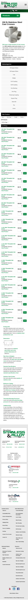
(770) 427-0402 (9, 447)
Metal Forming (18, 520)
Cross (14, 78)
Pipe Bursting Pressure (20, 563)
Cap (14, 74)
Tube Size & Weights (20, 566)
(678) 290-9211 (15, 501)
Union (14, 108)
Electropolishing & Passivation (19, 514)
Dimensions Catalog (20, 551)
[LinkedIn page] (14, 589)
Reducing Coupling (14, 95)
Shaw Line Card (19, 548)
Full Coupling (14, 81)
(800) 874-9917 (22, 444)
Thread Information (19, 572)
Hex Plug (14, 91)
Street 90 (14, 101)
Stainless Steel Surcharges (19, 555)
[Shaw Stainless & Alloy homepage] (14, 433)
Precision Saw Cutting (20, 526)
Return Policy (5, 525)
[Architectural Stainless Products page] (14, 481)
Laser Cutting (18, 517)
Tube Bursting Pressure (20, 569)
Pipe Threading (19, 523)
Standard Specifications (20, 581)
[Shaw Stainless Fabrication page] (14, 496)
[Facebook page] (18, 589)
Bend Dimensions (19, 575)
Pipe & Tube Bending (20, 541)
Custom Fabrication (6, 564)
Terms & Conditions (6, 528)
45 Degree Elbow (14, 68)
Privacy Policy (5, 519)
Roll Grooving (18, 529)
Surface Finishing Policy (7, 516)
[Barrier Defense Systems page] (14, 467)
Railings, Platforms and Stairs (7, 558)
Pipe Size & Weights (20, 560)
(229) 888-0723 (21, 447)
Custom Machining (19, 510)
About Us (4, 510)
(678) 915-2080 (15, 472)
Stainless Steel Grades (20, 578)
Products (11, 15)
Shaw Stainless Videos (14, 593)
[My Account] (11, 10)
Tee (14, 105)
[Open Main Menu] (25, 4)
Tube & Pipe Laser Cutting (19, 538)
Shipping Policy (5, 522)
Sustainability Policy (6, 513)
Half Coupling (14, 84)
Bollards (4, 548)
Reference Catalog (10, 390)
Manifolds (4, 561)
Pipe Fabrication (6, 554)
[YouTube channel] (10, 589)
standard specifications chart (10, 372)
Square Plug (14, 98)
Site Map (4, 531)
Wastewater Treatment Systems (7, 552)
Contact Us (5, 537)
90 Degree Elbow (14, 71)
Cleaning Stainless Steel (20, 557)
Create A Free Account (7, 534)
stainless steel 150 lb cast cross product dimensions (11, 350)
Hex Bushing (14, 88)
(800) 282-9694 (10, 444)
